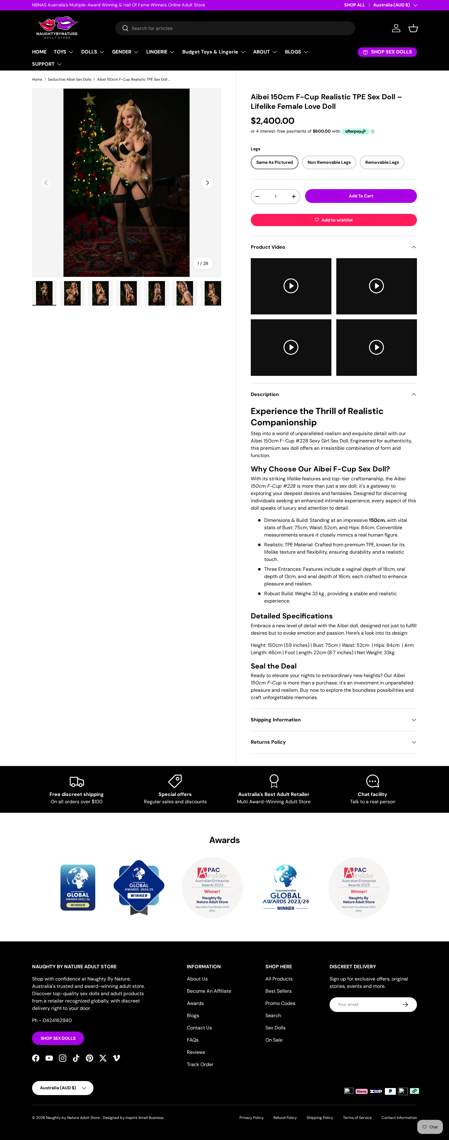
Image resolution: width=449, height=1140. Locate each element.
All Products (279, 979)
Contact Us (199, 1028)
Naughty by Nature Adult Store (73, 1117)
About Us (197, 979)
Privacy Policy (251, 1117)
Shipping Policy (320, 1117)
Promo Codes (280, 1003)
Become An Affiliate (209, 991)
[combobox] (235, 28)
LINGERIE (156, 52)
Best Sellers (278, 991)
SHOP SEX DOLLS (58, 1038)
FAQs (193, 1040)
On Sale (274, 1040)
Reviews (196, 1052)
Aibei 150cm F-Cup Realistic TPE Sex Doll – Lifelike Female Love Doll (133, 79)
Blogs (193, 1015)
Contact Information (399, 1117)
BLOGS (293, 52)
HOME (39, 52)
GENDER (121, 52)
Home (37, 79)
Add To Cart (361, 196)
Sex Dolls (275, 1028)
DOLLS (89, 52)
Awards (195, 1003)
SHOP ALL (354, 5)
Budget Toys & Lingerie (210, 52)
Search (273, 1015)
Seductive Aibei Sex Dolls (69, 79)
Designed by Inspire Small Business (133, 1117)
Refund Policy (285, 1117)
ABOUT (261, 52)
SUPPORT (43, 64)
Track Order (200, 1064)
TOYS (60, 52)
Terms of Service (357, 1117)
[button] (413, 28)
